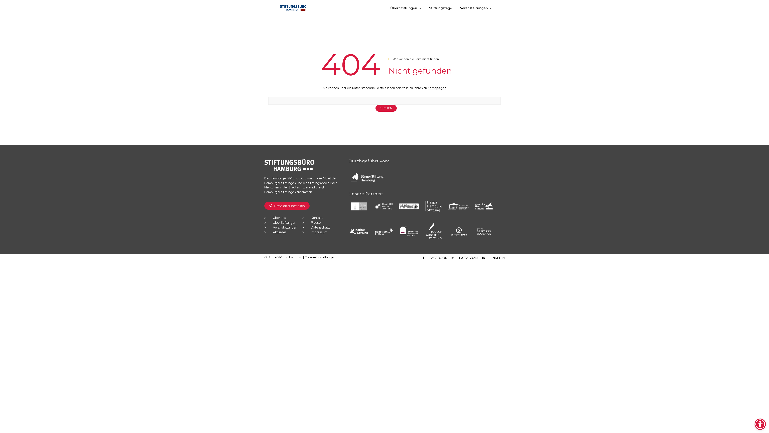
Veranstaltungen (474, 8)
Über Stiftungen (403, 8)
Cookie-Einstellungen (320, 257)
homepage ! (437, 88)
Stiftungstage (440, 8)
